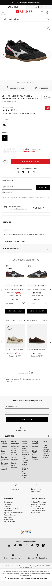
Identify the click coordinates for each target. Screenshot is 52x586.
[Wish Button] (5, 161)
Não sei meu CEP (8, 192)
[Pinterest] (14, 545)
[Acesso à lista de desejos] (42, 13)
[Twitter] (31, 545)
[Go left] (3, 55)
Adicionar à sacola (30, 161)
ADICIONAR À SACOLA (15, 311)
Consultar (39, 208)
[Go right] (48, 55)
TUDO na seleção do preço (26, 2)
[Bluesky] (43, 545)
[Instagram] (9, 545)
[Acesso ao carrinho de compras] (47, 13)
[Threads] (37, 545)
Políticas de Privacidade (35, 571)
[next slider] (1, 289)
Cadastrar (27, 420)
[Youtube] (20, 545)
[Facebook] (26, 545)
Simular (43, 187)
